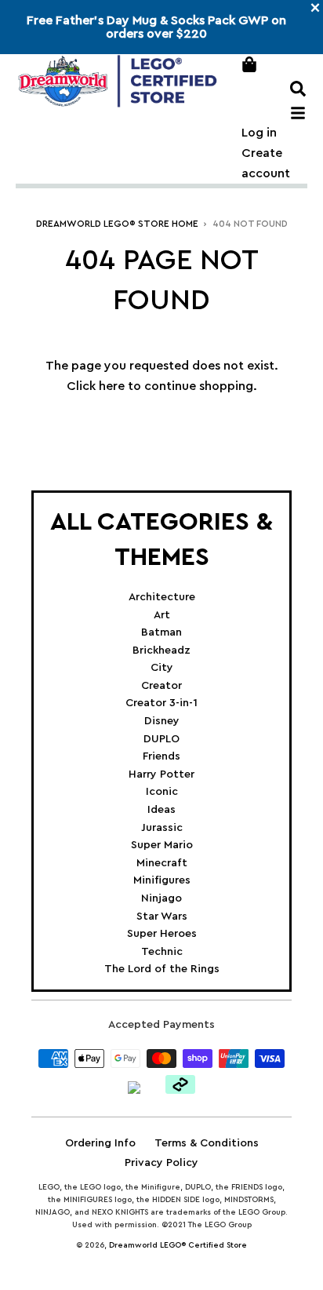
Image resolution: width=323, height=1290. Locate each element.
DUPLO (161, 739)
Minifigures (162, 880)
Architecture (162, 597)
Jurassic (162, 827)
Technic (162, 951)
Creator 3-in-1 (161, 703)
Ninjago (161, 898)
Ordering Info (100, 1143)
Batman (161, 632)
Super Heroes (162, 933)
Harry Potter (161, 774)
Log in (259, 132)
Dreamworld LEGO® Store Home (117, 223)
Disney (162, 721)
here (112, 386)
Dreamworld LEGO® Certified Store (178, 1245)
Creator (161, 685)
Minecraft (161, 863)
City (162, 667)
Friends (161, 756)
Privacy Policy (161, 1162)
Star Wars (161, 916)
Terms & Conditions (206, 1143)
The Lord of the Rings (162, 969)
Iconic (162, 791)
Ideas (161, 809)
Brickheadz (161, 650)
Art (162, 615)
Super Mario (162, 845)
